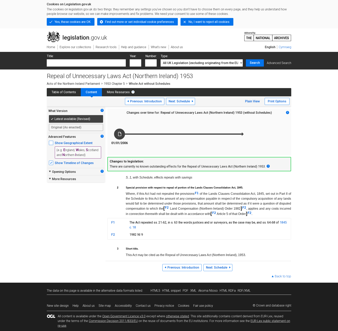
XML (193, 290)
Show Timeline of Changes (74, 163)
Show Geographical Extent (74, 143)
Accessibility (123, 306)
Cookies (183, 306)
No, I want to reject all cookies (208, 22)
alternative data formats (117, 290)
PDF (185, 290)
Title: (50, 56)
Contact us (143, 306)
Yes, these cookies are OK (73, 22)
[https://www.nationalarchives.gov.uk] (267, 34)
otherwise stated (177, 316)
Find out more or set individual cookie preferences (139, 22)
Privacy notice (164, 306)
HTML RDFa (228, 290)
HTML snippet (171, 290)
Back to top (283, 276)
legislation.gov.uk (79, 32)
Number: (151, 56)
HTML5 (155, 290)
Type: (164, 56)
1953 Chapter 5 (114, 84)
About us (89, 306)
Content (91, 92)
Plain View (252, 101)
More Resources (118, 92)
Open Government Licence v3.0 (124, 316)
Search (255, 63)
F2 (167, 207)
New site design (58, 306)
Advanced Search (279, 63)
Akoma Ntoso (208, 290)
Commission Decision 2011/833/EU (113, 321)
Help (76, 306)
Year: (133, 56)
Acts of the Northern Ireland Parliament (73, 84)
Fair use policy (203, 306)
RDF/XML (244, 290)
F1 (197, 193)
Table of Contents (64, 92)
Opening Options (62, 172)
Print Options (277, 101)
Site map (105, 306)
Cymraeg (285, 47)
